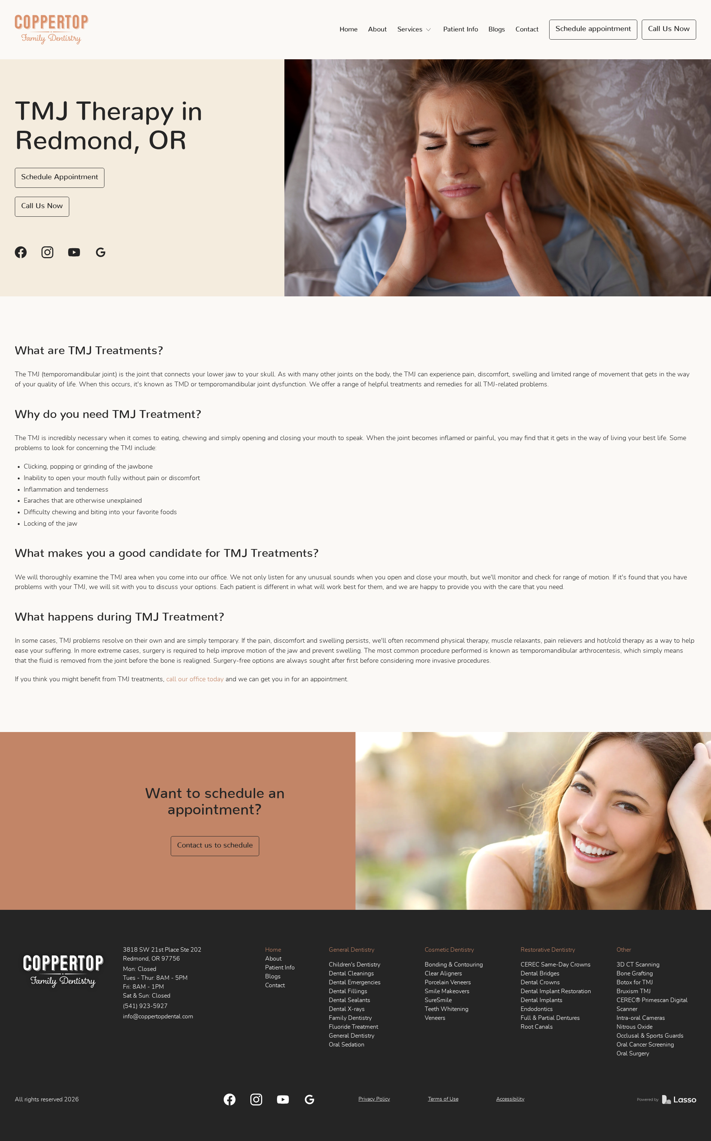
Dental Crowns (540, 982)
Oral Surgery (633, 1054)
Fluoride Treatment (353, 1027)
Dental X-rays (347, 1009)
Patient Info (460, 29)
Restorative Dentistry (548, 950)
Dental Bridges (540, 974)
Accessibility (510, 1099)
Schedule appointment (593, 29)
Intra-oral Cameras (641, 1018)
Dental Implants (542, 1000)
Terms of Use (443, 1099)
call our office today (195, 679)
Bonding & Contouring (454, 965)
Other (624, 950)
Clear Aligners (443, 974)
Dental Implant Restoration (556, 991)
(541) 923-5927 (145, 1006)
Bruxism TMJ (634, 991)
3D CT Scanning (638, 965)
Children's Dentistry (354, 965)
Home (349, 29)
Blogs (496, 29)
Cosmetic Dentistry (449, 950)
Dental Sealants (349, 1000)
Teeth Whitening (446, 1009)
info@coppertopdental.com (158, 1016)
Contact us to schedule (215, 845)
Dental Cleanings (351, 974)
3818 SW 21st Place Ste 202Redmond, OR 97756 (162, 954)
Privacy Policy (374, 1099)
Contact (527, 29)
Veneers (435, 1018)
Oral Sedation (346, 1045)
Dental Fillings (348, 991)
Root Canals (537, 1027)
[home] (52, 29)
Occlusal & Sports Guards (650, 1036)
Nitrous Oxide (634, 1027)
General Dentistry (351, 950)
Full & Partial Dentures (550, 1018)
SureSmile (438, 1000)
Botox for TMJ (635, 982)
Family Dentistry (350, 1018)
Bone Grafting (635, 974)
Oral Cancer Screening (645, 1045)
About (377, 29)
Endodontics (537, 1009)
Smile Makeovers (447, 991)
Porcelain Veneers (448, 982)
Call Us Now (669, 29)
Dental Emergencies (355, 982)
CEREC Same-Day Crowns (556, 965)
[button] (415, 30)
